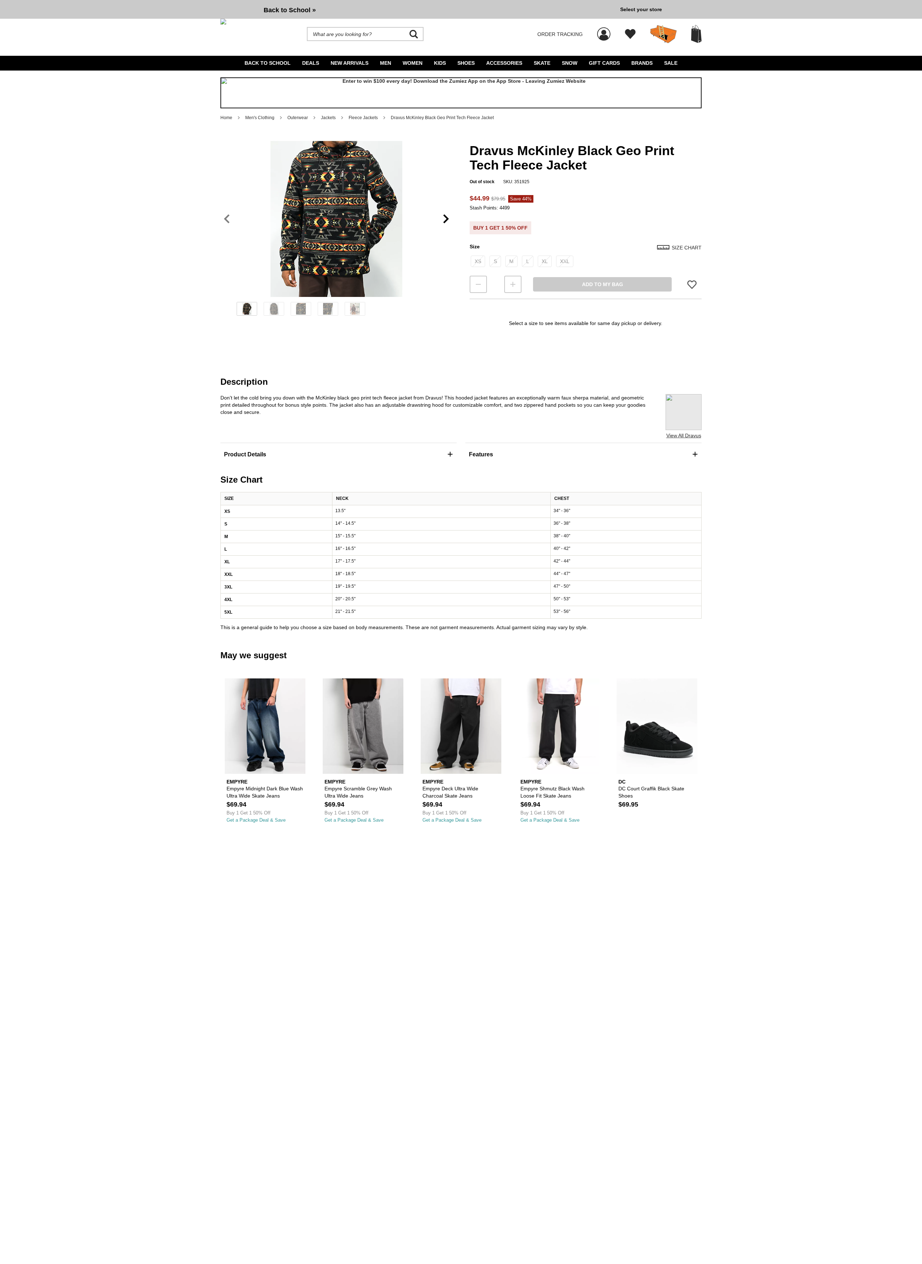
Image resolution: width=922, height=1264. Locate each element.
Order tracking (560, 34)
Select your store (641, 9)
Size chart (687, 247)
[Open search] (413, 34)
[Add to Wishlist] (692, 284)
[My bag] (696, 34)
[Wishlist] (630, 34)
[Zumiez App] (461, 92)
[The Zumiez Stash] (663, 34)
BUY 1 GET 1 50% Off (500, 228)
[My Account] (603, 30)
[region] (336, 231)
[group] (417, 9)
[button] (336, 219)
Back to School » (290, 10)
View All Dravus (683, 435)
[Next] (446, 219)
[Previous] (226, 219)
